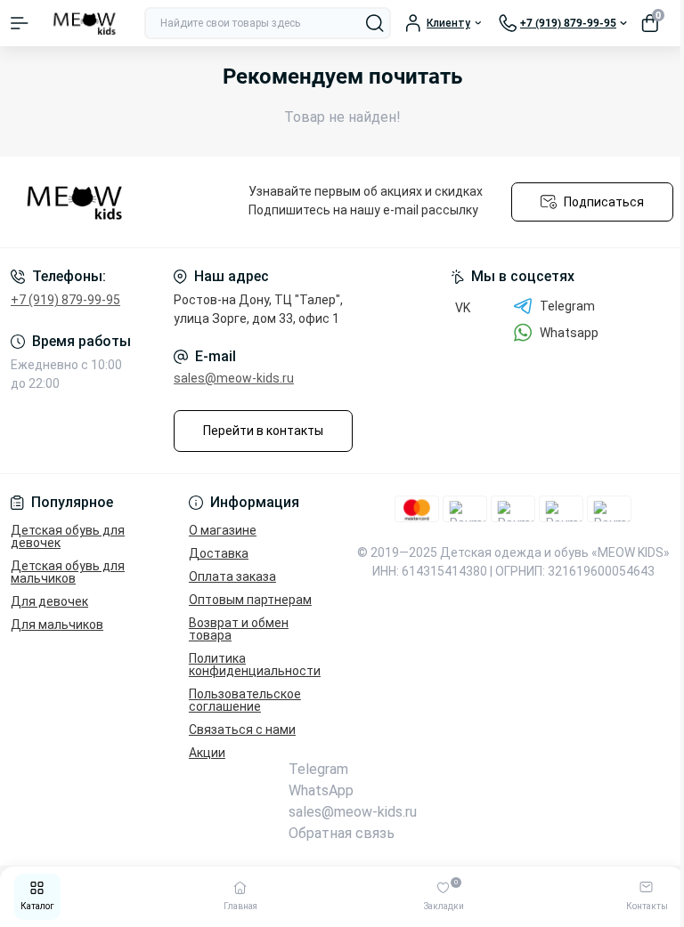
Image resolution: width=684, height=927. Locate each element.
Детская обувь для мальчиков (68, 572)
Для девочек (49, 601)
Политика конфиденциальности (255, 664)
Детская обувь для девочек (68, 536)
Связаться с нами (242, 729)
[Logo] (86, 23)
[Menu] (19, 23)
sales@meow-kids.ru (234, 378)
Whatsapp (569, 333)
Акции (207, 753)
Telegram (567, 306)
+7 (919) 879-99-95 (65, 300)
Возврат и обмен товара (239, 629)
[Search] (375, 23)
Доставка (218, 553)
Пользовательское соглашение (245, 700)
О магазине (222, 530)
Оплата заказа (232, 576)
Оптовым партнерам (250, 599)
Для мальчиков (57, 624)
